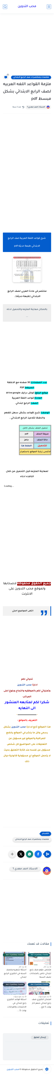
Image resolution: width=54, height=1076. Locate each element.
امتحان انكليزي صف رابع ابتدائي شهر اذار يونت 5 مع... (41, 1003)
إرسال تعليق (40, 1037)
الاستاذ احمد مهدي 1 (36, 107)
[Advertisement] (27, 46)
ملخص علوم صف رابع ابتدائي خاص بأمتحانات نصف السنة (40, 974)
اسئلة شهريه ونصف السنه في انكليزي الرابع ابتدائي (15, 974)
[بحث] (5, 6)
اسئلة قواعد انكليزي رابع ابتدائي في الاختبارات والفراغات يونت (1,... (16, 1005)
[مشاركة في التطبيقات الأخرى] (12, 854)
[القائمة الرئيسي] (49, 6)
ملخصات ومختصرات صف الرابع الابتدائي (31, 77)
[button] (38, 854)
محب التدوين (27, 6)
